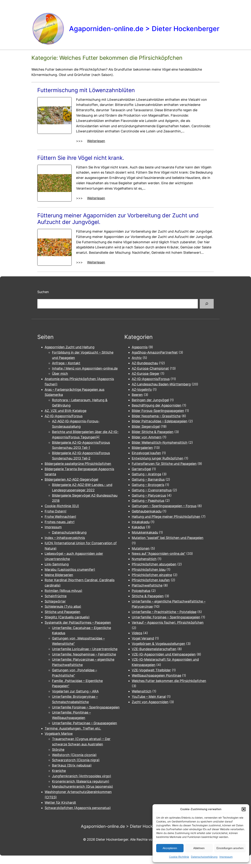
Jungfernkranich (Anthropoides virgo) (81, 776)
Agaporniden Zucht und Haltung (69, 347)
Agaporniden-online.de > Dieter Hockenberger (144, 28)
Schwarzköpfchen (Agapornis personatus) (78, 808)
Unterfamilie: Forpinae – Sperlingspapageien (166, 617)
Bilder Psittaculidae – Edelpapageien (159, 421)
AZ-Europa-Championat (150, 368)
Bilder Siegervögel (146, 426)
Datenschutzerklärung (204, 856)
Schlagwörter (55, 601)
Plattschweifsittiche (147, 585)
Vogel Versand (143, 638)
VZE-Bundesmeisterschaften (154, 649)
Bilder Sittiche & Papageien (152, 432)
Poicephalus (141, 591)
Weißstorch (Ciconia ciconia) (74, 755)
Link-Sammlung (57, 564)
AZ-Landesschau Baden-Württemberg (161, 384)
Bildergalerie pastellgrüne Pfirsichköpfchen (78, 464)
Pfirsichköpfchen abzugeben (154, 564)
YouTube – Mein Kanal (149, 697)
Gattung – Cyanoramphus (152, 490)
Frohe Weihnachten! (60, 517)
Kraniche (59, 771)
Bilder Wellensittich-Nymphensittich (159, 442)
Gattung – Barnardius (148, 479)
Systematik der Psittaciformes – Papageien (78, 622)
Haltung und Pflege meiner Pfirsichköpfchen (166, 517)
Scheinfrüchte (56, 596)
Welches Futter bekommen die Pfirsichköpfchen (169, 681)
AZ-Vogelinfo (142, 389)
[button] (243, 809)
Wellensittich (141, 691)
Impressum (226, 856)
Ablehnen (199, 848)
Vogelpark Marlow (59, 733)
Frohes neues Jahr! (59, 522)
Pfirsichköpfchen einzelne (152, 575)
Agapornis (140, 347)
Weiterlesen (96, 141)
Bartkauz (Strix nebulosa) (72, 765)
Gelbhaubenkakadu (147, 511)
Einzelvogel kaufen (146, 453)
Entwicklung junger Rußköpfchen (157, 458)
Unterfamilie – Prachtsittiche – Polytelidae (164, 612)
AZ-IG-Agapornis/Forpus (64, 416)
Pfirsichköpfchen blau (149, 569)
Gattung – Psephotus (148, 501)
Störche (58, 749)
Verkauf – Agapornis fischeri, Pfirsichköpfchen (168, 622)
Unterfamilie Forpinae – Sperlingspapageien (86, 707)
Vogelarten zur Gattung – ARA (75, 691)
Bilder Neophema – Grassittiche (156, 416)
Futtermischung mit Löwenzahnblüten (86, 90)
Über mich (60, 373)
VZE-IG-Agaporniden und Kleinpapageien (164, 654)
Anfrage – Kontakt (66, 363)
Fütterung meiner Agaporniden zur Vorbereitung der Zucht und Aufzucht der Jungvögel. (118, 218)
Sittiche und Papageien (62, 612)
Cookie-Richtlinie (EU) (62, 506)
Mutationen (141, 548)
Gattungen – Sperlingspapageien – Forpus (164, 506)
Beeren (137, 395)
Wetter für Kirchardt (60, 802)
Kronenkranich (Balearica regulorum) (80, 781)
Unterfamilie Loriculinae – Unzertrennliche (84, 649)
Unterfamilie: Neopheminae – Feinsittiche (84, 654)
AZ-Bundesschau (145, 363)
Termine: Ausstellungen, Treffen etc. (73, 728)
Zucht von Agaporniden (150, 702)
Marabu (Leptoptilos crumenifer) (70, 569)
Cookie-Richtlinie (179, 856)
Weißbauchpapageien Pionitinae (156, 675)
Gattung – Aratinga (146, 474)
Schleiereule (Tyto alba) (63, 606)
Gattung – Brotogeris (148, 485)
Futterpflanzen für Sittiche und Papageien (164, 464)
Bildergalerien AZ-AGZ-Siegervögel (71, 479)
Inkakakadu (141, 522)
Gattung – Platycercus (149, 495)
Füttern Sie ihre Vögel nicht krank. (80, 157)
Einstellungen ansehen (229, 848)
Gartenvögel (141, 469)
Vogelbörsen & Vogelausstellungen (158, 644)
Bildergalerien (142, 448)
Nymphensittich (144, 559)
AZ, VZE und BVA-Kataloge (65, 411)
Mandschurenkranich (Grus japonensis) (82, 786)
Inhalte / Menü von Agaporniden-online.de (85, 368)
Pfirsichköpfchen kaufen (151, 580)
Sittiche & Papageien (148, 596)
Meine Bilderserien (59, 575)
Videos (137, 633)
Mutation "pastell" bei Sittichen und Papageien (167, 538)
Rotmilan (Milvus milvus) (63, 591)
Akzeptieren (170, 848)
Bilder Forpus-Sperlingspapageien (158, 411)
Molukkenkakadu (145, 532)
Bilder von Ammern (147, 437)
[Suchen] (207, 304)
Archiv (137, 358)
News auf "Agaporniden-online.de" (158, 553)
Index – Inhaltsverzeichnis (65, 538)
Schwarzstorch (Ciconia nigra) (76, 760)
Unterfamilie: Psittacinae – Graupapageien (84, 723)
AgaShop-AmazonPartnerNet (155, 352)
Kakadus (138, 527)
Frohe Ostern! (55, 511)
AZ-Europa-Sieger (145, 373)
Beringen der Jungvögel (150, 400)
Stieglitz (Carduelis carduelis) (67, 617)
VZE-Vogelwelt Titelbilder (151, 670)
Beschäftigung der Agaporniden (156, 405)
